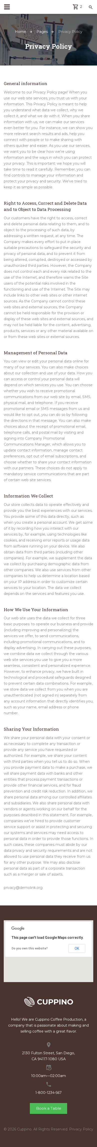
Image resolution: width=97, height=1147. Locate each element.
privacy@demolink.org (23, 887)
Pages (42, 31)
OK (77, 948)
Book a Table (48, 1108)
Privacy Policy (81, 1129)
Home (20, 31)
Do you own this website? (30, 948)
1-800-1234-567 (48, 1092)
